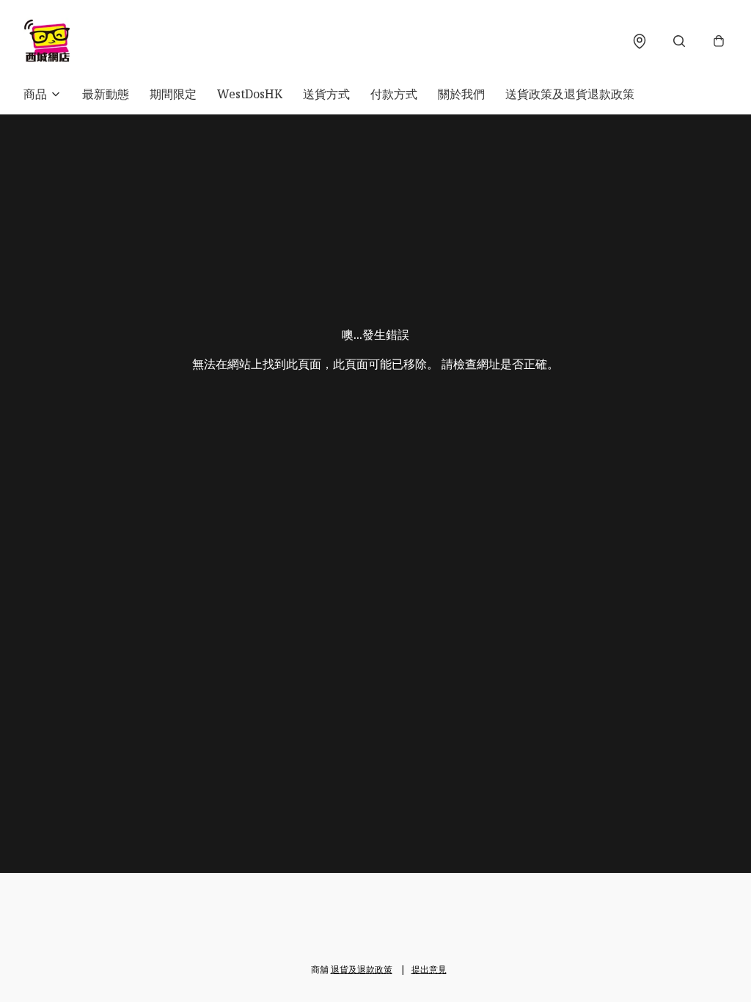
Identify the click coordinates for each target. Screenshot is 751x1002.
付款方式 (393, 94)
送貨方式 (326, 94)
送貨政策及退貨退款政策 (569, 94)
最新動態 (105, 94)
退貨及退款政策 (361, 969)
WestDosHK (249, 94)
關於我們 (461, 94)
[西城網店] (46, 41)
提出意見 (429, 969)
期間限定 (173, 94)
